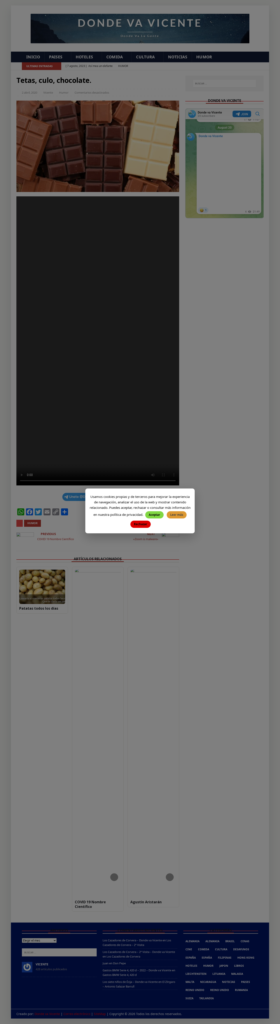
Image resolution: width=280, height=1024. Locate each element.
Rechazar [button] (140, 524)
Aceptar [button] (154, 515)
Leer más (176, 515)
